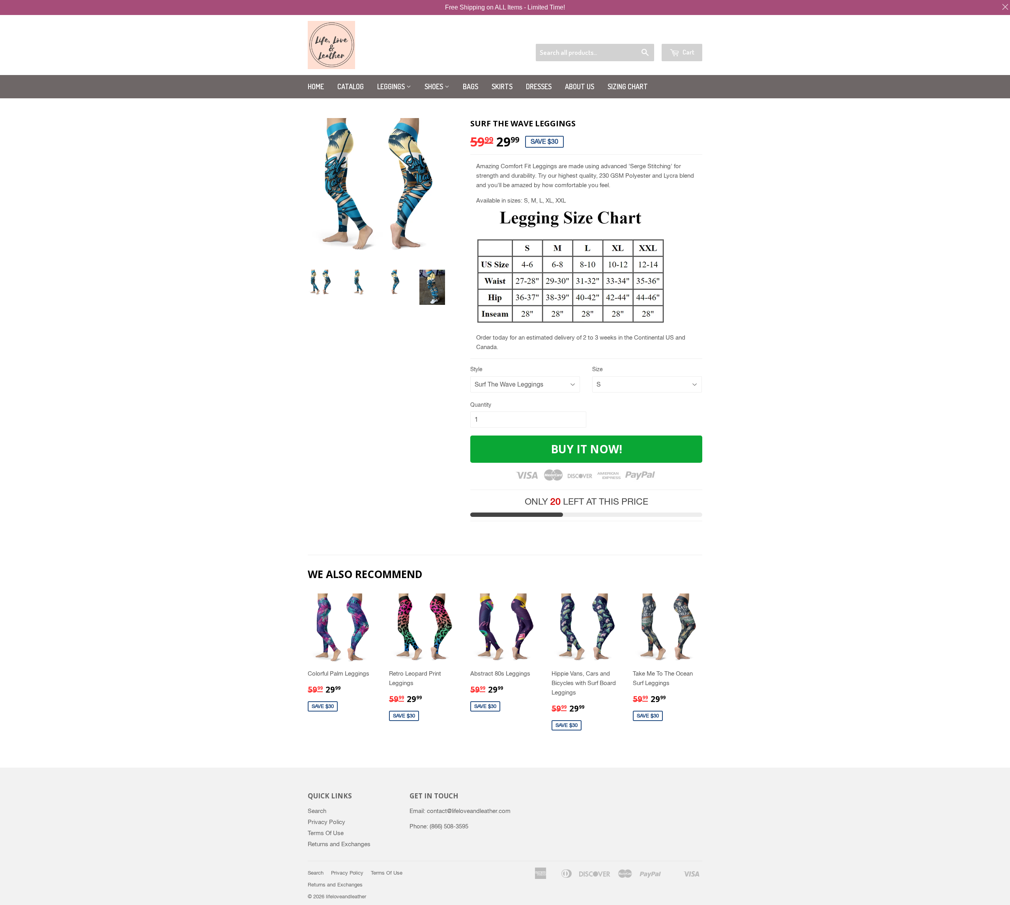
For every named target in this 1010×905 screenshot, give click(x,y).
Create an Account (681, 34)
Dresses (539, 86)
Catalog (350, 86)
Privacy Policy (326, 822)
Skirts (502, 86)
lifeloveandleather (346, 896)
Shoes (435, 86)
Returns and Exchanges (339, 844)
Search (317, 810)
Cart (687, 52)
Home (316, 86)
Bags (470, 86)
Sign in (641, 34)
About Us (579, 86)
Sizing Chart (628, 86)
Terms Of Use (326, 833)
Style (476, 369)
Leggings (391, 86)
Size (597, 369)
